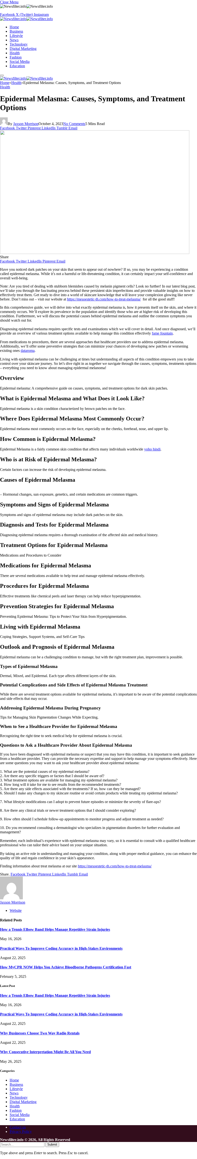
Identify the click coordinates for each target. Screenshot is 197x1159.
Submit (52, 1144)
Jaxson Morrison (25, 124)
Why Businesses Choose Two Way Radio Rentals (40, 1033)
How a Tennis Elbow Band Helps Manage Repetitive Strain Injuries (55, 929)
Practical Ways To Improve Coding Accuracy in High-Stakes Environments (61, 948)
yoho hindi (152, 449)
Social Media (20, 62)
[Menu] (2, 75)
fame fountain (162, 333)
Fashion (16, 57)
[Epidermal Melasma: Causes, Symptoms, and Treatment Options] (94, 253)
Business (16, 31)
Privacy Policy (21, 1131)
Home (14, 27)
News (14, 40)
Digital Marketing (23, 49)
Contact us (18, 1127)
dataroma (28, 350)
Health (15, 53)
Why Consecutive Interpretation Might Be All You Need (45, 1052)
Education (17, 66)
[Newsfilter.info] (26, 19)
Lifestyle (16, 36)
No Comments (74, 124)
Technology (19, 44)
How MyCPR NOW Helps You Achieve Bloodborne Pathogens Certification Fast (65, 967)
